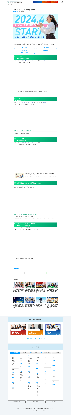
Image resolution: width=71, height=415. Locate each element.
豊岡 (37, 394)
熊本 (54, 367)
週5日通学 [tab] (24, 352)
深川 (13, 357)
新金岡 (38, 377)
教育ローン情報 (35, 401)
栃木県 (13, 387)
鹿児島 (54, 381)
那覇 (54, 386)
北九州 (46, 381)
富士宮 (29, 386)
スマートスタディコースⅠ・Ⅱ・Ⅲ (26, 60)
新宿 (21, 372)
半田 (37, 360)
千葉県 (21, 363)
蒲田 (21, 380)
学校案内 (24, 408)
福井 (29, 368)
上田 (29, 372)
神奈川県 (29, 355)
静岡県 (29, 382)
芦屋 (37, 383)
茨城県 (13, 392)
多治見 (29, 379)
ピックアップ (16, 11)
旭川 (13, 358)
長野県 (29, 371)
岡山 (45, 363)
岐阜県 (29, 376)
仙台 (13, 369)
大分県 (53, 370)
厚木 (29, 361)
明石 (37, 389)
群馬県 (13, 382)
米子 (45, 358)
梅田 (37, 374)
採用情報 (34, 408)
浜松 (29, 385)
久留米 (46, 382)
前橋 (13, 383)
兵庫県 (37, 382)
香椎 (45, 385)
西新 (45, 383)
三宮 (37, 385)
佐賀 (54, 357)
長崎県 (53, 360)
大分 (54, 371)
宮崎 (54, 376)
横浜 (29, 357)
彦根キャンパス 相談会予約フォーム (22, 133)
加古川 (38, 391)
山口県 (45, 371)
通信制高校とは (29, 408)
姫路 (37, 395)
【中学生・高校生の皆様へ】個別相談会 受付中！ (24, 216)
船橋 (21, 368)
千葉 (21, 365)
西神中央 (38, 386)
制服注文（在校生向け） (17, 401)
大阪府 (37, 373)
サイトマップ (52, 408)
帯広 (13, 364)
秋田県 (13, 372)
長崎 (54, 362)
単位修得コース (45, 60)
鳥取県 (45, 355)
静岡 (29, 383)
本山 (37, 358)
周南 (45, 374)
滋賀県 (37, 363)
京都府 (37, 368)
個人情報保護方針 (46, 408)
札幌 (13, 360)
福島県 (13, 377)
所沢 (21, 358)
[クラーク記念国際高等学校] (14, 2)
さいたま (21, 357)
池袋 (21, 374)
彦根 (37, 365)
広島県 (45, 366)
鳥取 (45, 357)
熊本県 (53, 365)
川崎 (29, 360)
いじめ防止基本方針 (40, 408)
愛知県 (37, 355)
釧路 (13, 363)
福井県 (29, 366)
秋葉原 (21, 375)
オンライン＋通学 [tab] (34, 352)
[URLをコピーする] (52, 273)
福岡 (45, 379)
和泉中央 (38, 379)
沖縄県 (53, 384)
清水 (29, 388)
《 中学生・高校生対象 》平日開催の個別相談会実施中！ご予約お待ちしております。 (31, 91)
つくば (13, 393)
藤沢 (29, 363)
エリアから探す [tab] (15, 352)
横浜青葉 (30, 358)
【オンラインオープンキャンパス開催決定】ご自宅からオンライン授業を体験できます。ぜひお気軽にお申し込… (40, 174)
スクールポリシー (54, 401)
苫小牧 (13, 361)
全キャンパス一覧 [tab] (56, 352)
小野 (37, 392)
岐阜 (29, 377)
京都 (37, 369)
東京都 (21, 371)
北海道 (13, 355)
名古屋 (38, 357)
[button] (62, 2)
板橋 (21, 377)
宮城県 (13, 367)
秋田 (13, 374)
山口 (45, 373)
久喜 (21, 360)
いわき (13, 379)
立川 (21, 378)
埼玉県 (21, 355)
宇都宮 (13, 388)
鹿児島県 (53, 379)
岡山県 (45, 362)
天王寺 (38, 376)
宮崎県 (53, 375)
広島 (45, 368)
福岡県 (45, 378)
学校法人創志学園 (19, 408)
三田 (37, 388)
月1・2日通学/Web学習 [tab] (46, 352)
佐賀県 (53, 355)
